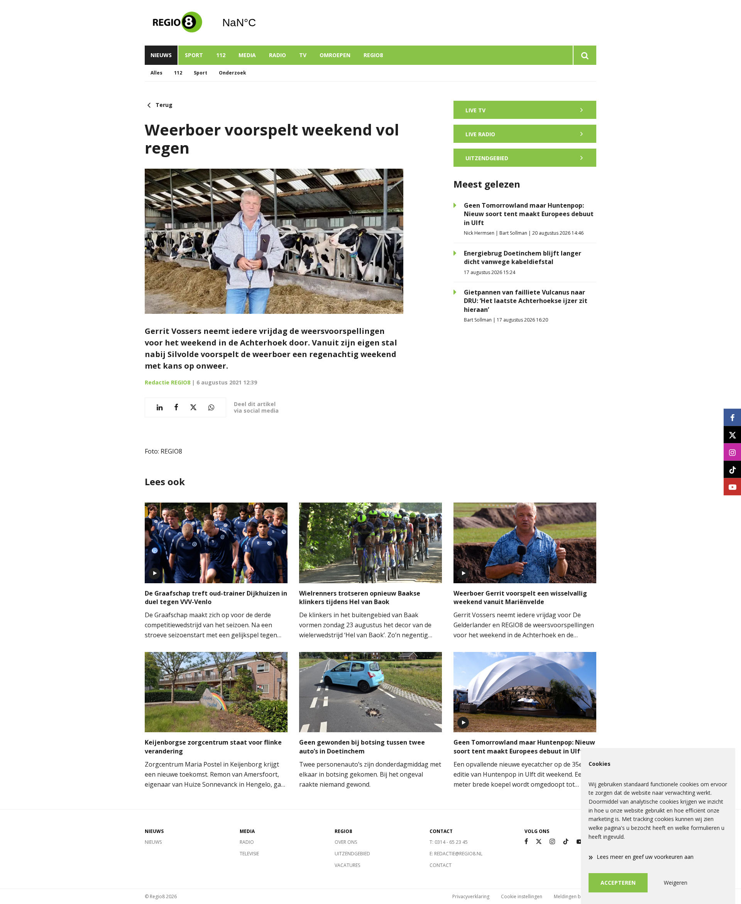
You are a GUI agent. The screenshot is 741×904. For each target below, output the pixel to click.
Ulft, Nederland (258, 23)
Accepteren (618, 882)
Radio (277, 55)
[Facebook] (526, 841)
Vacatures (347, 865)
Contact (441, 865)
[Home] (177, 23)
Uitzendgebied (352, 853)
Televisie (249, 853)
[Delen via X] (193, 407)
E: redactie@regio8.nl (456, 853)
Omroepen (335, 55)
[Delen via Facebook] (176, 407)
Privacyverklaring (470, 896)
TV (302, 55)
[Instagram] (552, 841)
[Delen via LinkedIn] (159, 407)
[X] (539, 841)
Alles (156, 72)
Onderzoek (232, 72)
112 (220, 55)
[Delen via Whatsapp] (211, 407)
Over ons (346, 842)
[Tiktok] (566, 841)
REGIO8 (373, 55)
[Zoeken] (584, 55)
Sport (194, 55)
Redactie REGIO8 (167, 382)
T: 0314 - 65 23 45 (449, 842)
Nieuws (161, 55)
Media (247, 55)
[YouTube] (580, 841)
